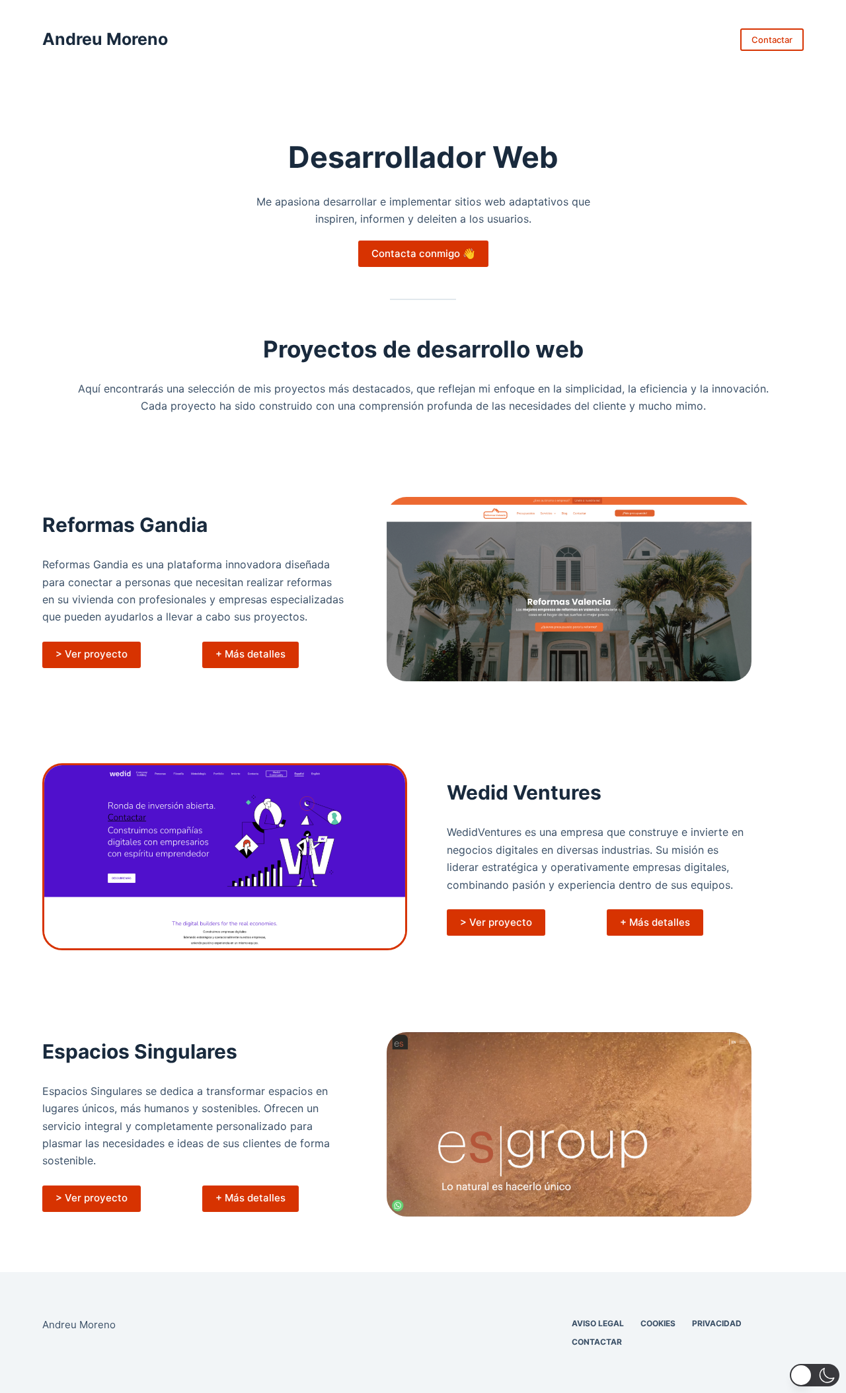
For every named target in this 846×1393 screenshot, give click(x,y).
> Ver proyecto (92, 654)
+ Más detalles (250, 654)
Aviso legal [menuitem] (598, 1323)
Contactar (771, 39)
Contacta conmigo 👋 (423, 253)
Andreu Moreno (105, 39)
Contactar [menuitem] (597, 1342)
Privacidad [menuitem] (717, 1323)
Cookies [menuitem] (657, 1323)
